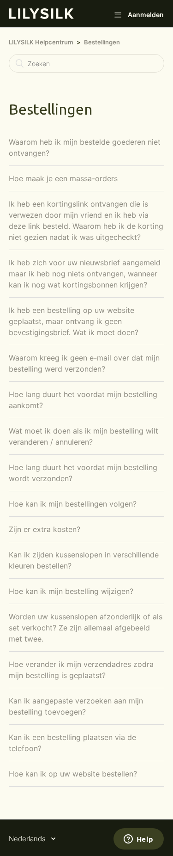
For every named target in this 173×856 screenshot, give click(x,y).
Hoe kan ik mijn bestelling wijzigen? (71, 591)
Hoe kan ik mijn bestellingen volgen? (73, 503)
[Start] (41, 16)
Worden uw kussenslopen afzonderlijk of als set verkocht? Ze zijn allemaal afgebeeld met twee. (85, 627)
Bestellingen (102, 42)
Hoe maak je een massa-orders (63, 178)
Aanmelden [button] (146, 14)
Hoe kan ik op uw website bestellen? (73, 773)
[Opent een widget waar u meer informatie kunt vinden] (138, 839)
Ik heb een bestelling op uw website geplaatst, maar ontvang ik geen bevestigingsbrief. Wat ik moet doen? (73, 321)
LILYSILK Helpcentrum (41, 42)
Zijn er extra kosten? (44, 529)
